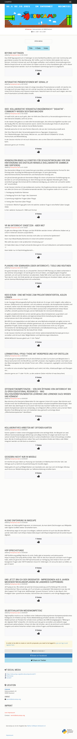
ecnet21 (9, 678)
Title (30, 48)
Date (38, 48)
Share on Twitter (39, 660)
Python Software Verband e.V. (36, 726)
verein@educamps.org (14, 699)
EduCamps (10, 676)
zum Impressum (10, 712)
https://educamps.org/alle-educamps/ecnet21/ (21, 674)
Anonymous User (15, 55)
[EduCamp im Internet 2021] (38, 16)
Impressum (9, 735)
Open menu (38, 41)
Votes (46, 48)
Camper (8, 2)
